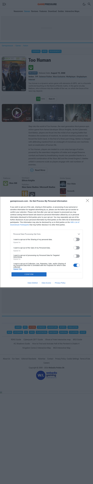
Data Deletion (33, 283)
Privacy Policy (60, 283)
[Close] (88, 201)
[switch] (76, 239)
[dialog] (46, 242)
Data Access (46, 283)
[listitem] (46, 234)
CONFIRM (29, 274)
